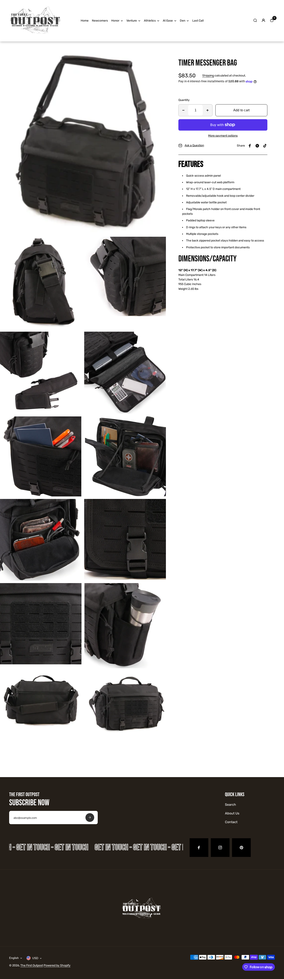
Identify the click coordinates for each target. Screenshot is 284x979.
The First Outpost (31, 965)
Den (182, 20)
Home (85, 20)
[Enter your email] (89, 817)
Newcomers (100, 20)
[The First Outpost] (35, 36)
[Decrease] (183, 110)
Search (230, 805)
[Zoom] (160, 56)
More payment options (223, 135)
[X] (257, 145)
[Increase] (207, 110)
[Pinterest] (264, 145)
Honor (115, 20)
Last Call (198, 20)
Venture (131, 20)
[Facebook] (249, 145)
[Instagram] (220, 847)
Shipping (208, 75)
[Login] (263, 20)
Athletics (150, 20)
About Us (232, 813)
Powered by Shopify (57, 965)
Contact (231, 822)
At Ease (168, 20)
